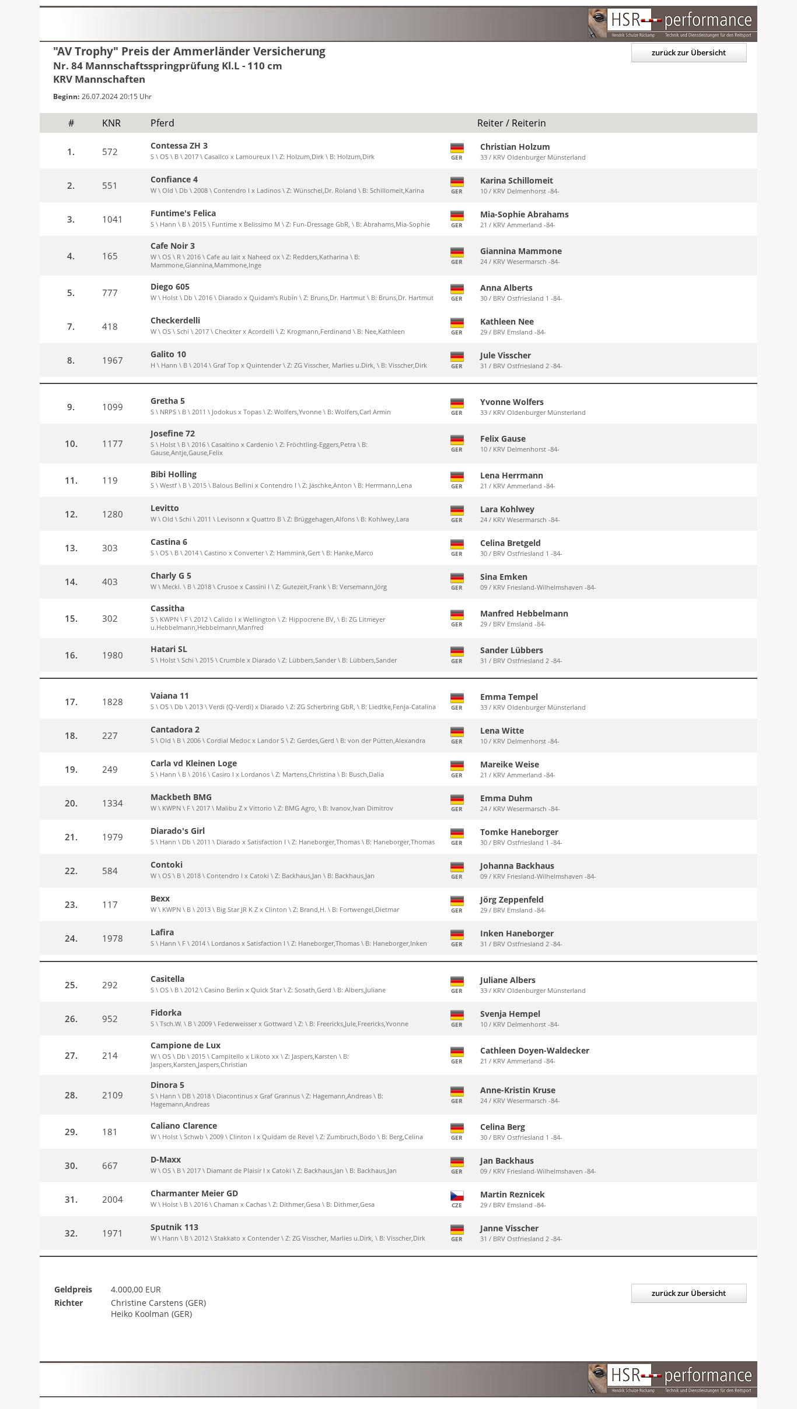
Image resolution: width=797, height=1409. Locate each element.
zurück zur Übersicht (689, 52)
